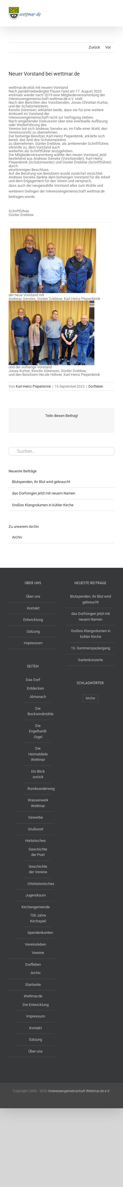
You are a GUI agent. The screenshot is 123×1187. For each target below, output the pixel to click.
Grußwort (35, 829)
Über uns (33, 596)
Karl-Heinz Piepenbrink (33, 386)
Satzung (33, 631)
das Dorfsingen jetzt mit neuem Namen (43, 493)
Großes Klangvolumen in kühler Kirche (43, 505)
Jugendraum (35, 895)
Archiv (17, 537)
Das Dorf (33, 680)
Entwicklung (33, 619)
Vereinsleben (35, 944)
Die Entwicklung (36, 1005)
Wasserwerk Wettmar (38, 803)
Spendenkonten (37, 932)
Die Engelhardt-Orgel (38, 731)
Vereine (38, 953)
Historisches (35, 840)
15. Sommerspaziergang (90, 648)
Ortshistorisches (37, 884)
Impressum (33, 643)
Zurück (94, 47)
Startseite (33, 984)
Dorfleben (95, 386)
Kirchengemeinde (35, 907)
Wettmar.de (33, 996)
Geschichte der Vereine (38, 869)
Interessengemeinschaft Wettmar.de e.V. (79, 1091)
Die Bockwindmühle (37, 711)
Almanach (38, 696)
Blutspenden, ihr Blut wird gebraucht (41, 482)
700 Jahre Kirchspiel (38, 918)
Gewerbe (35, 817)
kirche (90, 698)
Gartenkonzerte (90, 660)
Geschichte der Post (38, 852)
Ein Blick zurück (38, 774)
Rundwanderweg (37, 788)
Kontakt (33, 608)
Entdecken (35, 688)
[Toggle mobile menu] (112, 9)
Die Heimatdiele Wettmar (38, 754)
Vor (108, 47)
